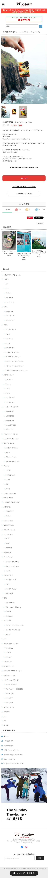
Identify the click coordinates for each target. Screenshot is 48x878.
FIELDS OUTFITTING (11, 439)
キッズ (8, 343)
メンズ (8, 334)
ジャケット (9, 379)
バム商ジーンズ (11, 580)
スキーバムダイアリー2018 (13, 764)
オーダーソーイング (12, 461)
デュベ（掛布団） (11, 684)
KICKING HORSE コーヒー (12, 671)
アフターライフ (11, 329)
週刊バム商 (9, 593)
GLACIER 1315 (11, 425)
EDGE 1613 (9, 429)
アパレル (8, 293)
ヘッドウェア (10, 398)
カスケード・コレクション (14, 361)
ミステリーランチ (10, 530)
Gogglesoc (9, 648)
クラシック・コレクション (14, 366)
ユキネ (8, 452)
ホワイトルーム (9, 759)
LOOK (8, 543)
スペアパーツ (10, 320)
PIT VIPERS (9, 511)
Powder (8, 612)
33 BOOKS (7, 621)
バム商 (8, 489)
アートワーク (10, 302)
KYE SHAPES (8, 498)
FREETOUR (9, 311)
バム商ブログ (8, 741)
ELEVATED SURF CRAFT (12, 502)
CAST (6, 307)
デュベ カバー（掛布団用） (15, 689)
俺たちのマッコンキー (11, 643)
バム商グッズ (8, 575)
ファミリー (9, 702)
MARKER (9, 548)
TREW (6, 325)
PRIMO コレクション (13, 352)
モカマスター (8, 662)
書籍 (5, 598)
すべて (8, 209)
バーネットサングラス (11, 407)
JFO (7, 484)
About (6, 736)
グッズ (8, 634)
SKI (5, 721)
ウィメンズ (9, 338)
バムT (7, 584)
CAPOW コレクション (13, 357)
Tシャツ (8, 384)
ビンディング (8, 534)
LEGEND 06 (10, 420)
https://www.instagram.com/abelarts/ (16, 139)
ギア (7, 288)
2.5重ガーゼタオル (12, 448)
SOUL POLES (8, 521)
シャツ (8, 389)
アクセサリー (10, 348)
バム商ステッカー (11, 589)
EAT (5, 716)
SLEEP (6, 725)
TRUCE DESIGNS (10, 493)
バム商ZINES (10, 602)
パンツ (8, 393)
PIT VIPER (7, 507)
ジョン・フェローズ (12, 561)
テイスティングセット (13, 630)
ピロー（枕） (10, 693)
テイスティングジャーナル (14, 625)
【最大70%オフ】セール (12, 275)
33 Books (9, 616)
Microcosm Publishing (13, 607)
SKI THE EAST (9, 375)
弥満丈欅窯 (7, 552)
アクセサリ (9, 298)
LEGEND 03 (10, 416)
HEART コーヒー (9, 666)
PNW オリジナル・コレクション (16, 370)
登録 (39, 858)
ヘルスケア (9, 698)
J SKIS (6, 279)
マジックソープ (9, 707)
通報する (40, 223)
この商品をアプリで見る (24, 193)
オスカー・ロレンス (12, 566)
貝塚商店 (7, 712)
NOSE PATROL (9, 525)
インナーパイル (11, 457)
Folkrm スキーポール (11, 434)
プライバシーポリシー (12, 750)
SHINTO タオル (9, 443)
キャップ (8, 657)
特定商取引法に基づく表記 (13, 754)
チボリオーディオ (10, 675)
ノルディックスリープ (11, 680)
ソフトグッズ (10, 316)
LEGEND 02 (10, 411)
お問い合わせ (8, 745)
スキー (8, 284)
